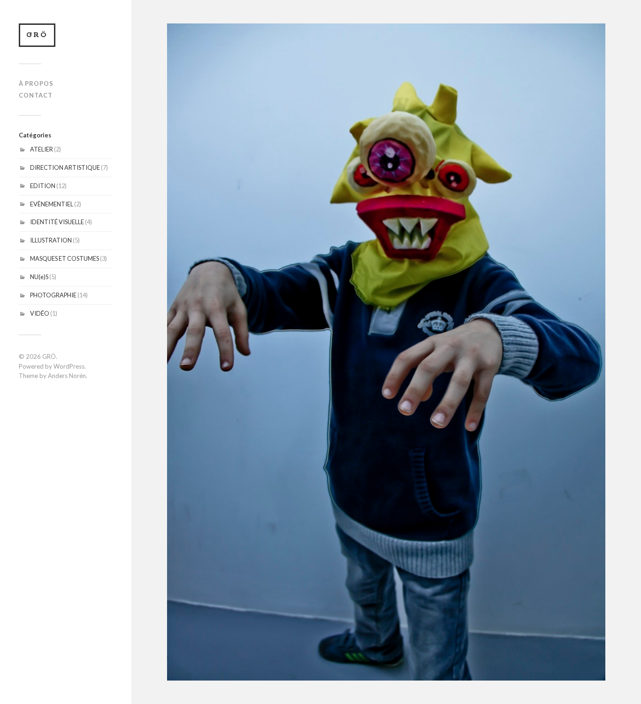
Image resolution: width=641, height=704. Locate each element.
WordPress (68, 366)
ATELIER (41, 149)
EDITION (42, 185)
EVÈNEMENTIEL (51, 204)
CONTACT (36, 95)
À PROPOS (36, 83)
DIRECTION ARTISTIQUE (65, 167)
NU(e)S (39, 276)
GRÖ (37, 34)
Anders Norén (67, 375)
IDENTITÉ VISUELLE (57, 222)
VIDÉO (39, 313)
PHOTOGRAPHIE (53, 295)
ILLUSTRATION (51, 240)
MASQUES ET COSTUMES (64, 258)
